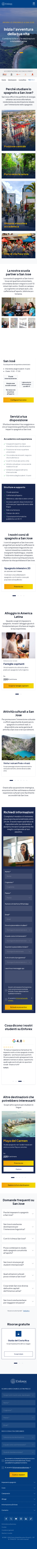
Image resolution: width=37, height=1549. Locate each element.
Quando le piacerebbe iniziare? (16, 947)
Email (7, 915)
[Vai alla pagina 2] (19, 52)
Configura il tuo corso (18, 400)
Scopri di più (18, 1354)
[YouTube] (16, 1519)
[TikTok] (31, 1519)
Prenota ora (18, 586)
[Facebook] (6, 1519)
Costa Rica (22, 80)
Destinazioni (12, 80)
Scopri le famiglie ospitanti (18, 686)
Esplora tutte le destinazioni (18, 1185)
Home (4, 80)
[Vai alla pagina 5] (25, 313)
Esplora (18, 1169)
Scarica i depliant (18, 1475)
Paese (7, 893)
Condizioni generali (8, 1530)
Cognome (9, 882)
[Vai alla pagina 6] (26, 780)
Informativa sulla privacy (9, 1524)
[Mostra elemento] (5, 323)
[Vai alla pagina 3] (22, 52)
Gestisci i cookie (7, 1533)
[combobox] (18, 897)
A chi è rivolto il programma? (15, 958)
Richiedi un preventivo (18, 1007)
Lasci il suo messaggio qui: (15, 968)
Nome (7, 872)
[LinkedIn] (26, 1519)
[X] (11, 1519)
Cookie (4, 1527)
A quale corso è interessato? (15, 936)
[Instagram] (21, 1519)
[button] (18, 1214)
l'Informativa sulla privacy (21, 1467)
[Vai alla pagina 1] (15, 52)
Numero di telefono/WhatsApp (17, 904)
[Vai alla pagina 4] (22, 313)
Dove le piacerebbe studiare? (16, 925)
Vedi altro (26, 1311)
